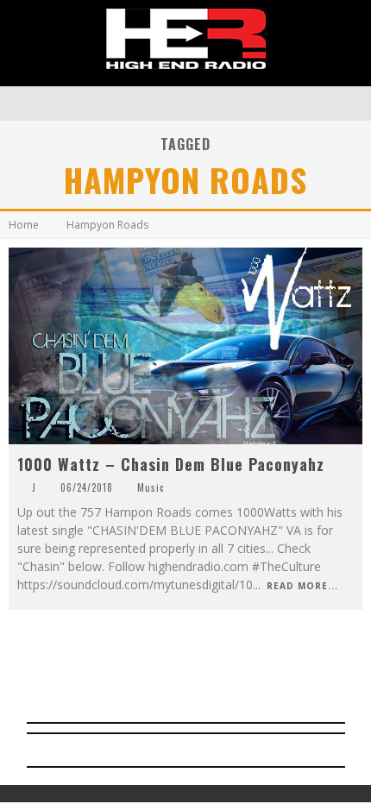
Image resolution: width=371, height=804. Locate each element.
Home (24, 224)
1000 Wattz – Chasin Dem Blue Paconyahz (170, 464)
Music (150, 487)
